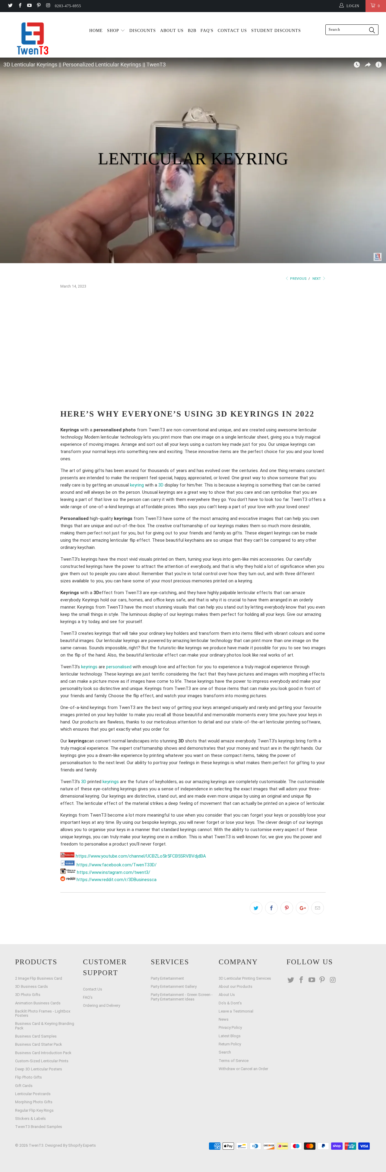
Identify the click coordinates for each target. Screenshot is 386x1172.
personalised (118, 666)
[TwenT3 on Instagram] (47, 6)
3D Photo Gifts (27, 994)
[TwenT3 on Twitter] (10, 6)
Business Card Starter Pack (38, 1044)
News (224, 1019)
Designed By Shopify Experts (70, 1145)
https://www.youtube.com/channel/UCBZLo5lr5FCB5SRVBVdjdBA (140, 856)
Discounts (142, 30)
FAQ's (207, 30)
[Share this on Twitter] (256, 908)
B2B (192, 30)
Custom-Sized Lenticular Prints (41, 1061)
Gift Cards (24, 1085)
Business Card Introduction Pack (43, 1053)
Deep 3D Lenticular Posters (38, 1069)
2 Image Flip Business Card (38, 978)
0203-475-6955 (68, 6)
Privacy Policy (230, 1027)
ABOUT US (172, 30)
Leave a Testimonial (236, 1011)
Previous (298, 279)
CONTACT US (232, 30)
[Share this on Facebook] (271, 908)
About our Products (235, 986)
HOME (96, 30)
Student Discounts (276, 30)
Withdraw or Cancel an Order (243, 1068)
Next (317, 279)
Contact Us (92, 989)
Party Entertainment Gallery (174, 986)
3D (160, 485)
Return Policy (230, 1044)
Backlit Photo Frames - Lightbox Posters (42, 1013)
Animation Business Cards (38, 1003)
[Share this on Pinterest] (286, 908)
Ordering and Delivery (101, 1005)
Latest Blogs (230, 1036)
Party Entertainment (167, 978)
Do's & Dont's (230, 1003)
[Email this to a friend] (317, 908)
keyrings (89, 666)
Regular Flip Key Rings (34, 1110)
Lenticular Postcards (33, 1094)
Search (225, 1052)
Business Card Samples (36, 1036)
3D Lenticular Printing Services (245, 978)
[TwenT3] (34, 38)
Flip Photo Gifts (28, 1077)
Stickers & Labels (30, 1118)
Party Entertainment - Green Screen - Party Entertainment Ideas (182, 996)
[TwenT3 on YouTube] (29, 6)
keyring (137, 485)
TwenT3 (36, 1145)
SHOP (113, 30)
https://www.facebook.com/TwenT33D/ (116, 865)
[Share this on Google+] (302, 908)
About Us (227, 994)
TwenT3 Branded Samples (38, 1126)
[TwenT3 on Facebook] (19, 6)
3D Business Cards (31, 986)
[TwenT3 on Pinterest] (38, 6)
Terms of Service (233, 1060)
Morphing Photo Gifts (33, 1102)
